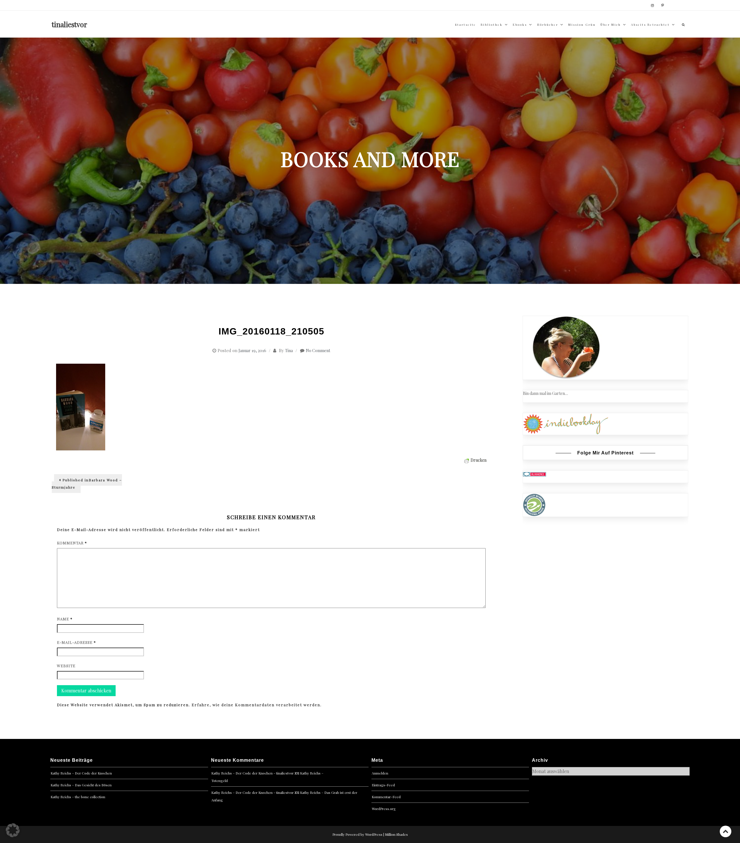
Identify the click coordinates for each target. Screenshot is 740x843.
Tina (289, 350)
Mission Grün (582, 25)
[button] (12, 830)
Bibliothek (492, 25)
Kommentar (72, 542)
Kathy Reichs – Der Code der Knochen (81, 773)
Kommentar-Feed (386, 796)
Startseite (465, 25)
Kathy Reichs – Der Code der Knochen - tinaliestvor (252, 773)
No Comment (318, 350)
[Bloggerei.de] (534, 473)
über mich (610, 25)
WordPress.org (384, 808)
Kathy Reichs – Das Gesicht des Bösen (81, 785)
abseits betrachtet (650, 25)
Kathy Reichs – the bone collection (78, 796)
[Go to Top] (725, 831)
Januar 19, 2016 (252, 350)
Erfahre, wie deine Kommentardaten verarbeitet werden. (257, 704)
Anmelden (380, 773)
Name (65, 618)
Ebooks (520, 25)
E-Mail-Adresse (76, 642)
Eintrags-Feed (383, 785)
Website (66, 665)
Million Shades (396, 834)
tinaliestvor (69, 24)
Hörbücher (547, 25)
